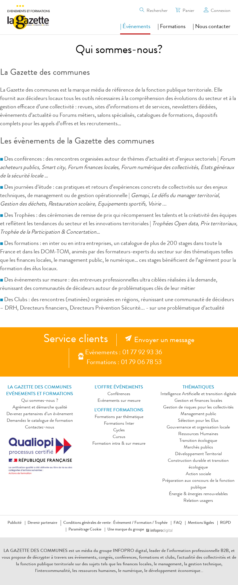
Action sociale (198, 474)
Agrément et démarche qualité (39, 407)
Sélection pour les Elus (198, 421)
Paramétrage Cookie (84, 530)
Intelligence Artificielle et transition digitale (198, 394)
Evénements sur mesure (119, 401)
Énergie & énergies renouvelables (198, 494)
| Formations (171, 27)
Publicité (14, 523)
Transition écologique (198, 441)
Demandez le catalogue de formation (40, 421)
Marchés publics (198, 447)
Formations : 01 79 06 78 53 (124, 362)
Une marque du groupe (125, 530)
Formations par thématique (119, 417)
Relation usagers (198, 501)
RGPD (225, 523)
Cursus (119, 437)
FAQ (178, 523)
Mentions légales (201, 523)
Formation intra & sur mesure (118, 444)
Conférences (118, 394)
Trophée (161, 523)
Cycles (119, 430)
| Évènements (135, 27)
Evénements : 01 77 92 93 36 (123, 353)
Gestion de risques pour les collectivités (198, 407)
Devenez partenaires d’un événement (39, 414)
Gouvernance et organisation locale (198, 427)
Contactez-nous (39, 427)
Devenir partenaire (42, 523)
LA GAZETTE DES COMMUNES (35, 551)
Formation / (144, 523)
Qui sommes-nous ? (39, 401)
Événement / (123, 523)
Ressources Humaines (198, 434)
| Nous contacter (211, 27)
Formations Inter (119, 424)
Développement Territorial (198, 454)
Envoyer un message (164, 340)
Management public (198, 414)
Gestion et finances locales (198, 401)
